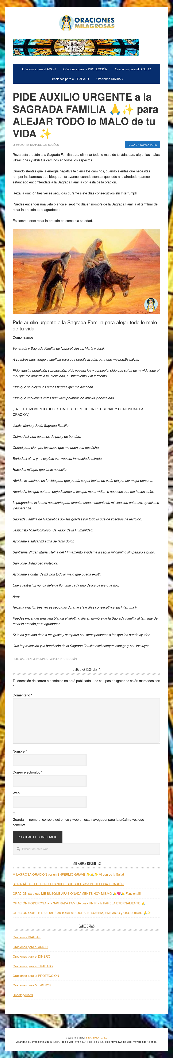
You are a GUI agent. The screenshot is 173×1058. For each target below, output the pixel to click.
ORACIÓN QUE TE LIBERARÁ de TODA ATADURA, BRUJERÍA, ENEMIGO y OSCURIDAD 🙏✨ (82, 912)
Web (16, 792)
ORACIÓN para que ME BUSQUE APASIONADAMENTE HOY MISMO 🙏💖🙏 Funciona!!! (77, 893)
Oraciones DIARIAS (27, 937)
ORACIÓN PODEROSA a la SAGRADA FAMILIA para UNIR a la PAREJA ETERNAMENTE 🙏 (79, 903)
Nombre (20, 751)
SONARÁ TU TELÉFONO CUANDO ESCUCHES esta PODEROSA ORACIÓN (68, 884)
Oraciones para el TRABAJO (33, 966)
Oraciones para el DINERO (31, 956)
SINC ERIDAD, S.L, (97, 1037)
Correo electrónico (27, 772)
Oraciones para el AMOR (30, 946)
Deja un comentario (142, 144)
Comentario (22, 695)
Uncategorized (23, 995)
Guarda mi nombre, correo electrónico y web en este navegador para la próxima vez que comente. (78, 822)
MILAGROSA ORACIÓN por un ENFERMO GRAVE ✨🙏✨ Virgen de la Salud (68, 874)
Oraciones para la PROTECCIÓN (55, 658)
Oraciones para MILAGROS (32, 985)
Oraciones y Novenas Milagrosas (86, 22)
